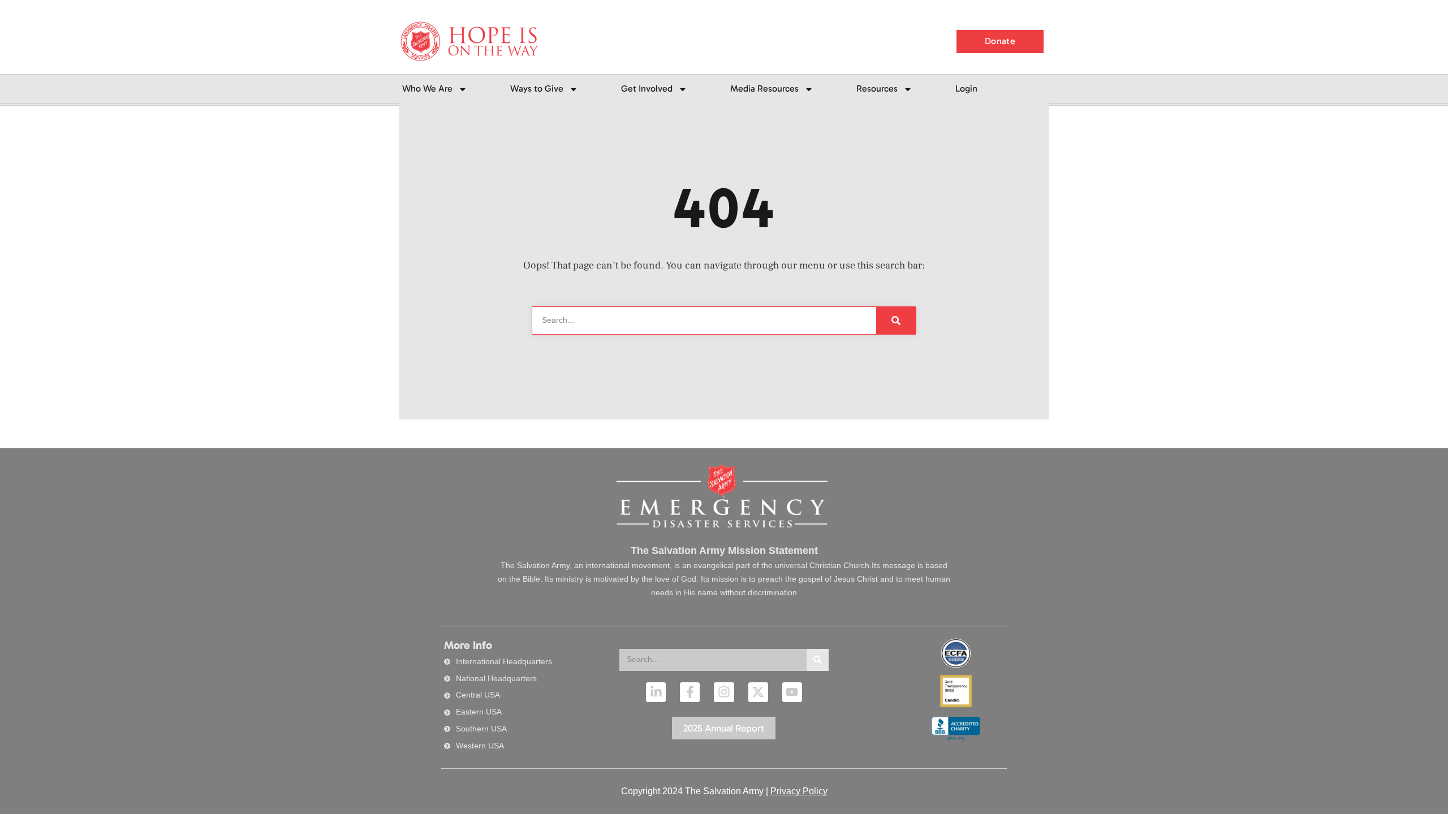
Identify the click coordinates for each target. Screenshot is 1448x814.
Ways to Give (536, 88)
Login (966, 88)
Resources (877, 88)
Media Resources (764, 88)
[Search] (818, 660)
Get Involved (647, 88)
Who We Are (427, 88)
